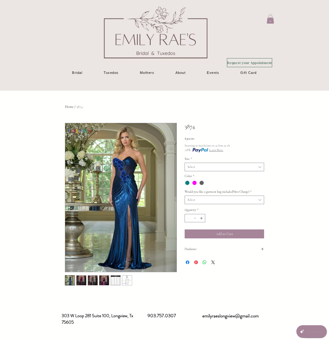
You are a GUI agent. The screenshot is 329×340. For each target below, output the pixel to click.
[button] (270, 19)
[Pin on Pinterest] (196, 262)
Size (188, 159)
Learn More (216, 150)
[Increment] (202, 218)
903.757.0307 (161, 315)
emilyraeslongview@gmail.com (230, 315)
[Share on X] (213, 262)
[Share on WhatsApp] (204, 262)
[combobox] (224, 167)
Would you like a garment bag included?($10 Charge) (218, 192)
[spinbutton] (195, 218)
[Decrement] (188, 218)
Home (69, 107)
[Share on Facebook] (187, 262)
